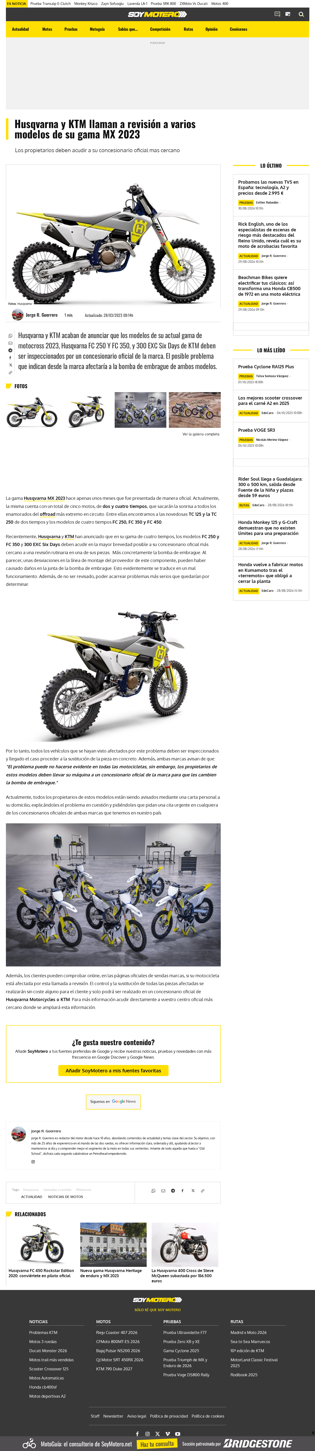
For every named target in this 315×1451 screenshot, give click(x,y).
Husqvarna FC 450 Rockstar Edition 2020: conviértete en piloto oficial (41, 1273)
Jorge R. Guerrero (42, 314)
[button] (301, 14)
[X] (10, 364)
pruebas (246, 203)
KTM (69, 536)
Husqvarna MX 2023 (44, 498)
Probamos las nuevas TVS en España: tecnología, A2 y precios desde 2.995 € (268, 187)
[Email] (10, 342)
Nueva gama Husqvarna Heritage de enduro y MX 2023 (111, 1273)
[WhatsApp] (10, 335)
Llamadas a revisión (57, 1190)
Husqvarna (49, 536)
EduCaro (267, 413)
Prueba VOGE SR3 (256, 430)
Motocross (83, 1190)
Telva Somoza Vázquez (272, 376)
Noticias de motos (65, 1197)
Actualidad (31, 1197)
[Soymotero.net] (157, 14)
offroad (47, 514)
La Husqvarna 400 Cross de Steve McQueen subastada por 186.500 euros (183, 1275)
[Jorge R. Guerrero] (18, 315)
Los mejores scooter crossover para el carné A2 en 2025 (270, 400)
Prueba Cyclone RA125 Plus (266, 366)
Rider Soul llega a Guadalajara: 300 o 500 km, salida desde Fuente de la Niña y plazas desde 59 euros (270, 487)
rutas (244, 505)
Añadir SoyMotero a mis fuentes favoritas (113, 1070)
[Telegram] (10, 349)
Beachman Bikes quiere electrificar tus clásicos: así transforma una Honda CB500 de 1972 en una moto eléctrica (269, 286)
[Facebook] (10, 357)
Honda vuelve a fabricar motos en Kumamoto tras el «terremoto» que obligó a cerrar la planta (270, 573)
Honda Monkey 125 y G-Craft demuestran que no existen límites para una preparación (268, 527)
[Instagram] (33, 1161)
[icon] (277, 14)
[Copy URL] (10, 372)
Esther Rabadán (267, 202)
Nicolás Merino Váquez (272, 440)
